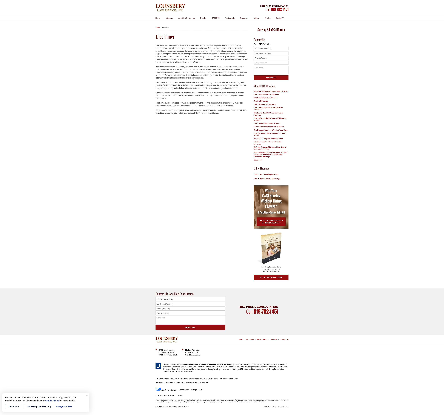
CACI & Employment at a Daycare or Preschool (268, 109)
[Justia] (158, 366)
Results (203, 18)
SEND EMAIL (190, 328)
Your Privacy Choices (169, 390)
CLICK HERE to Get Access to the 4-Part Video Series (271, 221)
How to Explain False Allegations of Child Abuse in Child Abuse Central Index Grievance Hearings (270, 154)
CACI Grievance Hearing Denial (266, 95)
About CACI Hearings (186, 18)
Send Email (271, 78)
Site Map (274, 339)
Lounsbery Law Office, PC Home (171, 8)
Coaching (258, 160)
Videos (256, 18)
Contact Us (280, 18)
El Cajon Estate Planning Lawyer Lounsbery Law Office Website (179, 378)
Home (157, 18)
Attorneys (169, 18)
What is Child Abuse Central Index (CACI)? (271, 91)
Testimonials (230, 18)
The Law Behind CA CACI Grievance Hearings (268, 114)
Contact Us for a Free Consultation (175, 294)
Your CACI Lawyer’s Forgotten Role (268, 139)
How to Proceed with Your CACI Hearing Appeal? (270, 119)
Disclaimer (250, 339)
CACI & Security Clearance (265, 104)
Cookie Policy (184, 390)
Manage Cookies (197, 390)
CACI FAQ (216, 18)
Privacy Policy (262, 339)
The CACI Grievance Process (265, 98)
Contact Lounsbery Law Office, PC (274, 8)
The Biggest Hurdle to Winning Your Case (270, 130)
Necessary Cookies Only (39, 406)
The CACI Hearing (261, 101)
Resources (244, 18)
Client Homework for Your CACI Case (269, 127)
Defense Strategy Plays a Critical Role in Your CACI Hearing (270, 148)
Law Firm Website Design (276, 407)
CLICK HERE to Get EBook (271, 277)
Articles (267, 18)
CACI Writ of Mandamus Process (267, 123)
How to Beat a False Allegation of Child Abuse (269, 134)
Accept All (14, 406)
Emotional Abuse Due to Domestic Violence (267, 143)
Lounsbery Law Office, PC (178, 406)
